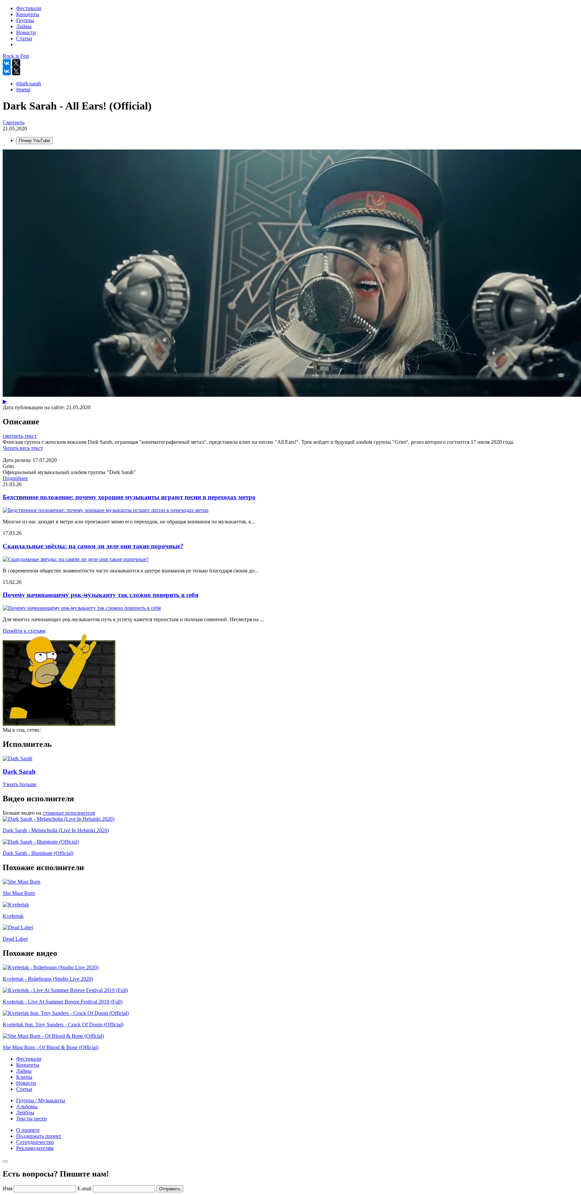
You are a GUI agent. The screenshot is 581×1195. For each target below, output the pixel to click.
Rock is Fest (16, 56)
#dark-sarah (28, 83)
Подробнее (15, 478)
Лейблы (25, 1112)
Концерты (27, 1065)
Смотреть (14, 122)
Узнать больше (19, 784)
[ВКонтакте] (7, 63)
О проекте (28, 1130)
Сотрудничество (35, 1142)
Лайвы (24, 1071)
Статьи (24, 1089)
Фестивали (28, 1059)
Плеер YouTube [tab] (34, 140)
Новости (26, 1083)
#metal (23, 89)
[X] (16, 63)
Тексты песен (31, 1118)
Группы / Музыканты (40, 1100)
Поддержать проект (38, 1136)
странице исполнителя (69, 813)
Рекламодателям (34, 1148)
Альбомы (27, 1106)
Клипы (24, 1077)
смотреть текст (20, 436)
